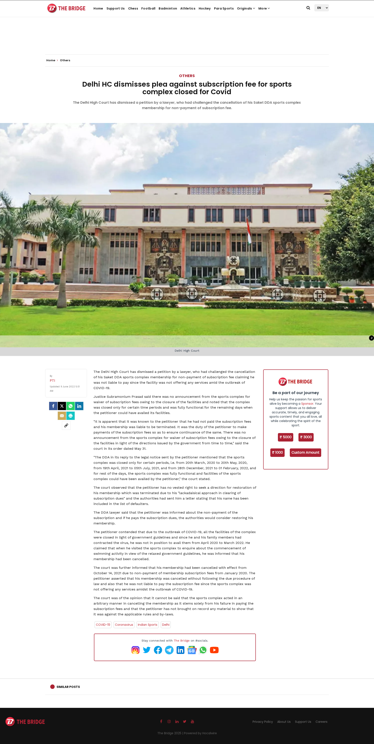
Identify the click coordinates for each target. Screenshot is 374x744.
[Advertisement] (187, 41)
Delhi (165, 625)
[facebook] (53, 406)
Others (187, 75)
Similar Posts (68, 687)
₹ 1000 (277, 452)
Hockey (205, 8)
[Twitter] (62, 406)
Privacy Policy (263, 722)
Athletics (187, 8)
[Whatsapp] (70, 406)
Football (148, 8)
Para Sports (224, 8)
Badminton (168, 8)
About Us (284, 722)
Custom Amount (305, 452)
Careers (321, 722)
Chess (133, 8)
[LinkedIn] (79, 406)
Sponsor (307, 403)
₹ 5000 (286, 437)
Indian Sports (147, 625)
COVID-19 (103, 625)
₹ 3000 (306, 437)
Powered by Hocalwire (200, 733)
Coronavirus (124, 625)
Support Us (115, 8)
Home (98, 8)
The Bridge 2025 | (170, 733)
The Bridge (182, 640)
